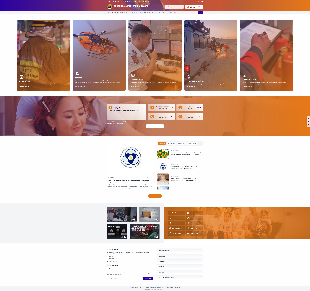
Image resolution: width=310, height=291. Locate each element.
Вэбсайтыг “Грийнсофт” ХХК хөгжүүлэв (155, 289)
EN (198, 1)
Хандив (161, 12)
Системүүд (155, 12)
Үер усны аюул (176, 233)
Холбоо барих (119, 1)
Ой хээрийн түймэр (196, 218)
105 (194, 7)
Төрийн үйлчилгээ (177, 213)
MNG (202, 1)
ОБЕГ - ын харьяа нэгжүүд (166, 277)
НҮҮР (108, 12)
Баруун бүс (162, 256)
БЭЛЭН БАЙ (79, 78)
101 (191, 7)
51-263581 (110, 256)
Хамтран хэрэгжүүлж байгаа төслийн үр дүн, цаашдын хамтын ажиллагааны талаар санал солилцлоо (183, 180)
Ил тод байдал (146, 12)
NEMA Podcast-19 (113, 226)
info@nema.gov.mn (130, 1)
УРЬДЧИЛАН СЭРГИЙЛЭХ (195, 81)
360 (200, 12)
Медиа (137, 12)
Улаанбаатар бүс (164, 250)
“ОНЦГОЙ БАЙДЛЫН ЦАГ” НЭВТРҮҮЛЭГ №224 (120, 209)
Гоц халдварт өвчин (196, 223)
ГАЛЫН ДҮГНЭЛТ (25, 81)
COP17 (174, 12)
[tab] (162, 143)
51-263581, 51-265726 (144, 1)
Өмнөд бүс (162, 272)
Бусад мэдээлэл (155, 196)
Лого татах (110, 1)
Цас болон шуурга (177, 228)
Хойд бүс (161, 261)
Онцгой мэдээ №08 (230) (148, 209)
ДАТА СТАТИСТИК (137, 79)
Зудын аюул (194, 228)
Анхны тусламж (176, 223)
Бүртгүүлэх (148, 278)
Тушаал (131, 12)
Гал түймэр (175, 218)
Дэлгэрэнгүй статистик (155, 126)
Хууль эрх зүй (123, 12)
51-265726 (110, 259)
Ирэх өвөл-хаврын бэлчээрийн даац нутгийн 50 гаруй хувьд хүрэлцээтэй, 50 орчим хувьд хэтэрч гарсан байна (185, 154)
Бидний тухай (114, 12)
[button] (134, 220)
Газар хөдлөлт (194, 213)
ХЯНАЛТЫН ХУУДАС (249, 79)
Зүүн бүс (161, 266)
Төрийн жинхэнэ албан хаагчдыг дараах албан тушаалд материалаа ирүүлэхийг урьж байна (183, 167)
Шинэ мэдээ (150, 177)
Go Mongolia (168, 12)
